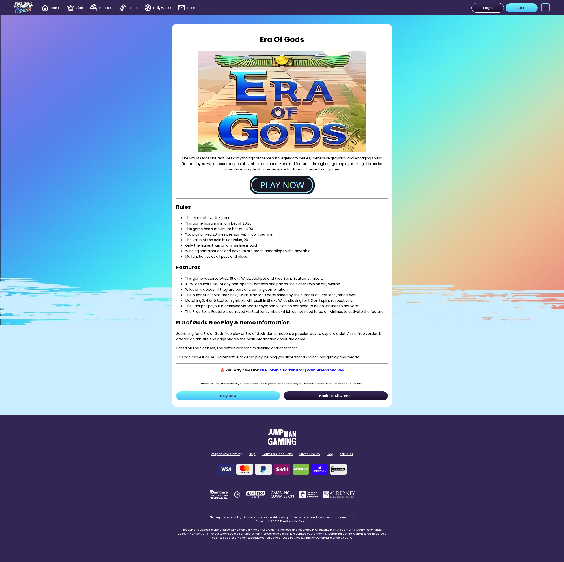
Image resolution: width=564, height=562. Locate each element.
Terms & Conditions (277, 454)
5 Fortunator (292, 370)
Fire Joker (269, 370)
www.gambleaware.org (294, 517)
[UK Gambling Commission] (282, 494)
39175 (205, 534)
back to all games (335, 395)
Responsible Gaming (226, 454)
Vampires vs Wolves (325, 370)
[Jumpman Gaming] (282, 443)
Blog (330, 454)
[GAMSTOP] (255, 494)
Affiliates (346, 454)
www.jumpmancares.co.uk (335, 517)
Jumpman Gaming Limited (248, 530)
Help (252, 454)
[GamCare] (219, 494)
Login (488, 7)
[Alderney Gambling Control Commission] (339, 494)
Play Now (228, 395)
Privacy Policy (309, 454)
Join (521, 7)
